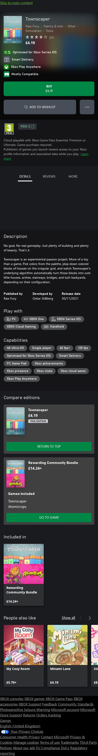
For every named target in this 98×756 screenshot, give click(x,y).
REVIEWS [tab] (49, 176)
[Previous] (80, 618)
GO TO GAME (49, 517)
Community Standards (75, 704)
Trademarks (70, 742)
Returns (29, 715)
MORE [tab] (73, 176)
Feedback (49, 704)
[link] (24, 575)
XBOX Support (30, 704)
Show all (68, 617)
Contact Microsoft (55, 736)
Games (5, 720)
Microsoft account (65, 709)
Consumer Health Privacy (20, 736)
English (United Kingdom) (20, 725)
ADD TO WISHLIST (42, 107)
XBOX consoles (11, 698)
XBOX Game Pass (59, 698)
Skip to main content (16, 2)
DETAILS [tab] (25, 176)
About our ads (24, 747)
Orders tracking (48, 715)
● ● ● (87, 107)
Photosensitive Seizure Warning (25, 709)
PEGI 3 (25, 126)
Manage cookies (26, 742)
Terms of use (50, 742)
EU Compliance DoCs (52, 747)
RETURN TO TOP (49, 446)
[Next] (89, 618)
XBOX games (34, 698)
